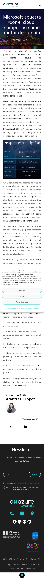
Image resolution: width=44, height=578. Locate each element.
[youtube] (24, 522)
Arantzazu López (20, 399)
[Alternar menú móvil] (40, 5)
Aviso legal (36, 308)
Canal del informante (28, 568)
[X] (10, 427)
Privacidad (16, 565)
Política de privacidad (33, 483)
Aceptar (22, 290)
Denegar (22, 296)
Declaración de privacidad (24, 308)
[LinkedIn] (25, 427)
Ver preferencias (22, 302)
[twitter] (19, 522)
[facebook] (15, 522)
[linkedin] (29, 522)
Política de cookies (10, 308)
